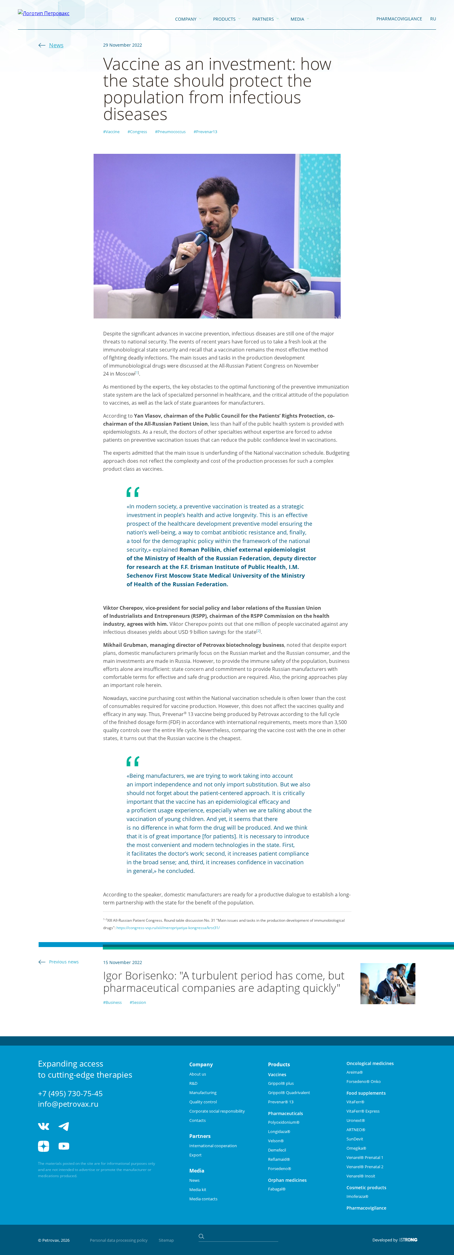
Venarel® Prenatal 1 (365, 1157)
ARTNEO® (356, 1129)
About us (197, 1074)
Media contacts (203, 1198)
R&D (193, 1083)
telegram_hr (87, 1126)
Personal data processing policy (119, 1240)
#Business (112, 1002)
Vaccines (277, 1074)
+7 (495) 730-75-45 (70, 1093)
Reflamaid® (279, 1159)
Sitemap (166, 1240)
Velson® (276, 1140)
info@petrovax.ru (68, 1104)
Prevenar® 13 (280, 1101)
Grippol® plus (281, 1083)
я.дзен (43, 1146)
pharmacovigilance (399, 18)
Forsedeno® (279, 1168)
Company (185, 19)
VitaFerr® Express (363, 1111)
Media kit (197, 1189)
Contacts (197, 1120)
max (110, 1126)
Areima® (355, 1072)
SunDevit (355, 1138)
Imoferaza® (357, 1196)
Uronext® (356, 1120)
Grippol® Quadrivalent (289, 1092)
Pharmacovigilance (366, 1208)
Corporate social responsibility (217, 1111)
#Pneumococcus (170, 131)
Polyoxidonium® (284, 1122)
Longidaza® (279, 1131)
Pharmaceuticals (285, 1113)
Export (195, 1154)
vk (43, 1126)
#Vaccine (111, 131)
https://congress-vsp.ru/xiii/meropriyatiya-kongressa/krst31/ (168, 927)
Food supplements (366, 1093)
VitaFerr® (355, 1101)
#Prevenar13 (205, 131)
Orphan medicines (287, 1180)
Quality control (203, 1101)
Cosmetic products (366, 1187)
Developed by (385, 1240)
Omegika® (356, 1148)
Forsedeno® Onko (364, 1081)
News (56, 45)
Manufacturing (202, 1092)
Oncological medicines (370, 1063)
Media (297, 19)
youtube (63, 1146)
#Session (138, 1002)
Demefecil (277, 1150)
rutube (87, 1146)
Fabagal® (277, 1188)
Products (224, 19)
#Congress (137, 131)
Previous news (64, 962)
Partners (263, 19)
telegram (63, 1126)
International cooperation (213, 1145)
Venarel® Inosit (361, 1175)
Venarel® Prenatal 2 (365, 1166)
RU (433, 19)
